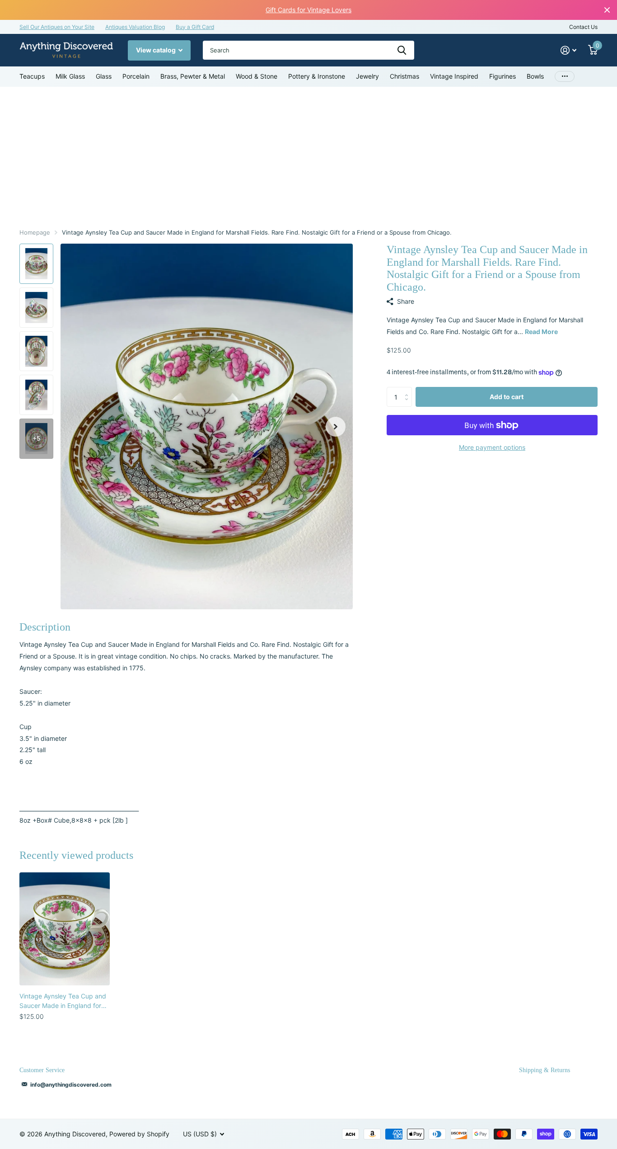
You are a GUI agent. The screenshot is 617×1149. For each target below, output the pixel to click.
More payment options (492, 447)
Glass (104, 76)
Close (607, 10)
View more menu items (565, 76)
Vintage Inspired (454, 76)
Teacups (32, 76)
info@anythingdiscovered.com (71, 1084)
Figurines (502, 76)
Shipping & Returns (544, 1070)
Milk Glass (70, 76)
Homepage (34, 232)
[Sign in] (568, 50)
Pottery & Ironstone (316, 76)
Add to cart (507, 396)
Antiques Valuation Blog (135, 27)
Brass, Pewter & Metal (192, 76)
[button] (336, 426)
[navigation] (36, 264)
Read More (541, 331)
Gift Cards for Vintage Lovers (308, 10)
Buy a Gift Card (195, 27)
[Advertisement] (308, 154)
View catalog (156, 50)
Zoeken (401, 50)
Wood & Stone (256, 76)
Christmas (404, 76)
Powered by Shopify (139, 1134)
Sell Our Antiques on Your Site (56, 27)
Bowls (535, 76)
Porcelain (136, 76)
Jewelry (367, 76)
